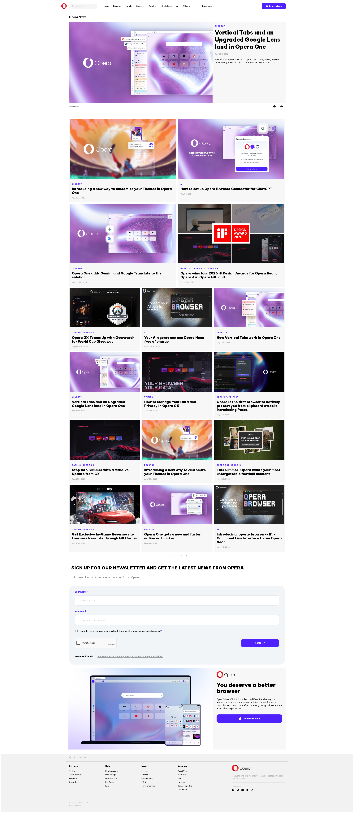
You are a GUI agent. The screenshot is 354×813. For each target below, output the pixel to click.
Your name (81, 591)
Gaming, (77, 333)
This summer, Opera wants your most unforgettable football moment (248, 472)
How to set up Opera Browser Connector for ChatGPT (226, 189)
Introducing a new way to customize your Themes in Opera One (122, 191)
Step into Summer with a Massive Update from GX (100, 472)
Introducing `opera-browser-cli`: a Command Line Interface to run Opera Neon (249, 538)
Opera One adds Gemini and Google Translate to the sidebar (117, 275)
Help (107, 766)
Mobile (129, 6)
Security (140, 6)
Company (182, 766)
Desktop (117, 6)
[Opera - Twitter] (238, 790)
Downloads (206, 6)
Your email (81, 611)
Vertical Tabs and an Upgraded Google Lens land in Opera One (98, 404)
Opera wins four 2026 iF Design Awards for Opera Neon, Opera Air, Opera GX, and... (228, 275)
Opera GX (212, 268)
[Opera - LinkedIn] (247, 790)
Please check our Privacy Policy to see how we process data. (130, 656)
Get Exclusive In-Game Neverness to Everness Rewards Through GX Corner (104, 536)
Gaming (152, 6)
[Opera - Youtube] (242, 790)
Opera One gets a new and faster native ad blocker (172, 536)
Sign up (260, 643)
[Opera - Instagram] (252, 790)
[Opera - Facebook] (233, 790)
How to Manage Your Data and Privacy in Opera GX (170, 404)
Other (185, 6)
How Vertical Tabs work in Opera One (249, 36)
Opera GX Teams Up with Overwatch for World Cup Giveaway (103, 339)
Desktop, (186, 268)
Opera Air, (200, 268)
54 (182, 555)
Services (73, 766)
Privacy (234, 397)
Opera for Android (229, 465)
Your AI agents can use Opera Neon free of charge (174, 339)
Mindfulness (166, 6)
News (106, 6)
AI (177, 6)
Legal (144, 766)
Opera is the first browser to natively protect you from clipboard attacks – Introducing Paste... (249, 406)
